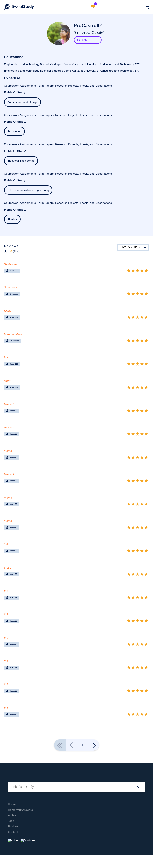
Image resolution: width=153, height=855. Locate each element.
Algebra (12, 219)
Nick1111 (14, 271)
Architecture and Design (22, 102)
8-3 (6, 590)
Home (12, 804)
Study (7, 310)
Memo (8, 497)
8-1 (6, 661)
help (6, 357)
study (7, 380)
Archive (12, 815)
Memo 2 (9, 450)
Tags (11, 820)
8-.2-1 (8, 567)
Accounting (14, 131)
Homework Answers (20, 809)
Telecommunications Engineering (28, 190)
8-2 (6, 614)
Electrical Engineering (21, 160)
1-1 (6, 544)
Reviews (13, 826)
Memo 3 (9, 404)
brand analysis (13, 334)
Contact (13, 832)
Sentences (10, 264)
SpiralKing (14, 341)
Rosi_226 (14, 317)
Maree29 (13, 411)
